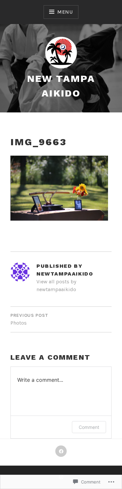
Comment (89, 427)
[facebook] (61, 451)
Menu (65, 12)
